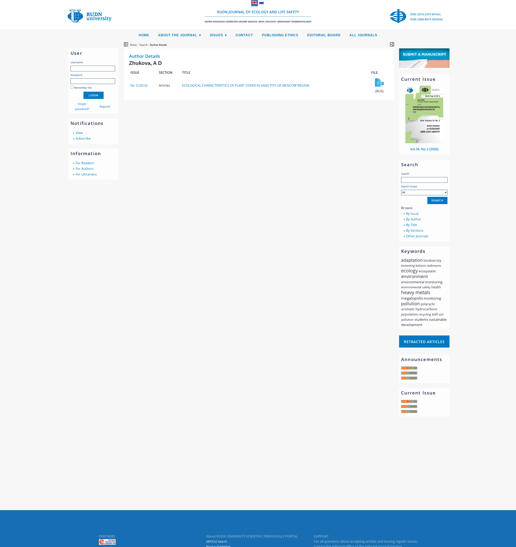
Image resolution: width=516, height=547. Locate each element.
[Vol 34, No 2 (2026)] (424, 142)
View (79, 133)
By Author (413, 219)
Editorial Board (324, 35)
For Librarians (86, 174)
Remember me (83, 87)
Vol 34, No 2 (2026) (424, 149)
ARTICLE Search (216, 541)
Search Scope (409, 186)
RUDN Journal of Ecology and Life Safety (258, 16)
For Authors (85, 168)
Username (77, 62)
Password (76, 75)
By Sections (414, 230)
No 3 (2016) (139, 85)
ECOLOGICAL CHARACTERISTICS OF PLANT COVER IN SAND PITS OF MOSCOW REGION (245, 85)
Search (405, 173)
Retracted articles (424, 341)
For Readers (85, 163)
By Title (411, 225)
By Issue (412, 213)
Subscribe (83, 138)
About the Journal (177, 35)
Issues (216, 35)
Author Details (158, 45)
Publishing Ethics (280, 35)
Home (144, 35)
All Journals (363, 35)
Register (105, 106)
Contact (244, 35)
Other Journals (417, 236)
